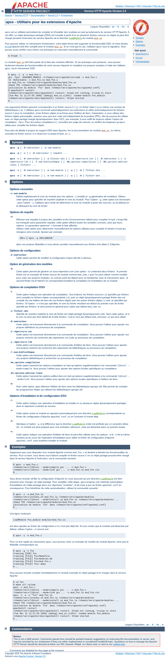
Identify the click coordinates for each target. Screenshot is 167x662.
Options (139, 41)
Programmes (67, 15)
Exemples (140, 45)
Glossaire (147, 6)
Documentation (38, 15)
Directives (130, 6)
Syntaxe (140, 38)
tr (128, 26)
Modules (120, 6)
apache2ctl (142, 54)
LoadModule (75, 38)
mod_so (98, 38)
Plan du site (159, 6)
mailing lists (119, 644)
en (113, 26)
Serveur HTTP (21, 15)
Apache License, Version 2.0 (32, 656)
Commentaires (142, 61)
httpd (8, 46)
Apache (8, 15)
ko (123, 26)
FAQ (139, 6)
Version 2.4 (53, 15)
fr (118, 26)
